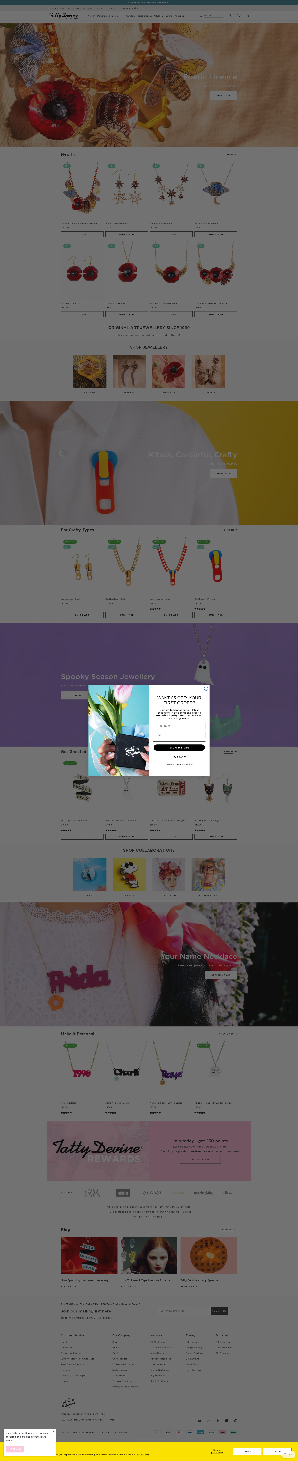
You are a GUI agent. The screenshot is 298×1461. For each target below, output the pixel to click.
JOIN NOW (15, 1449)
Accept (247, 1451)
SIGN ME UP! (179, 747)
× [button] (53, 1431)
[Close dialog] (206, 688)
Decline (277, 1451)
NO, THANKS (179, 757)
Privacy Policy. (142, 1455)
